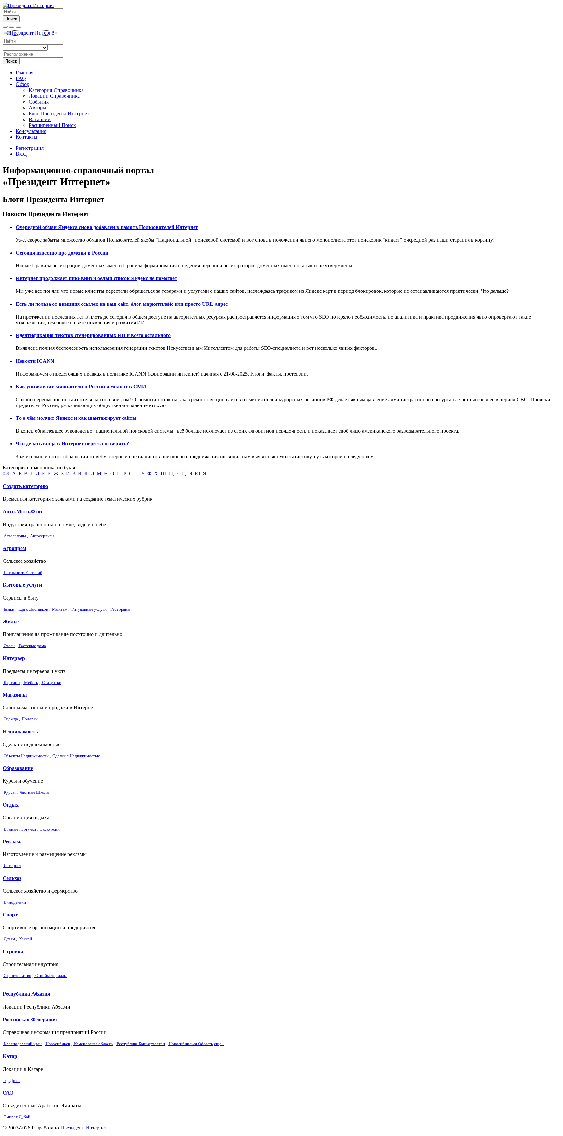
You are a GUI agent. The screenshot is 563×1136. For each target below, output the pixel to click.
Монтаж (59, 609)
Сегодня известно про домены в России (62, 253)
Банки (8, 609)
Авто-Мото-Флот (23, 511)
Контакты (26, 137)
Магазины (15, 695)
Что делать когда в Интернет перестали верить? (72, 443)
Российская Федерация (30, 1019)
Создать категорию (25, 486)
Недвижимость (20, 731)
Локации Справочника (54, 96)
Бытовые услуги (22, 585)
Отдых (11, 805)
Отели (9, 645)
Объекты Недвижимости (26, 755)
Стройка (13, 951)
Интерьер (14, 658)
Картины (11, 682)
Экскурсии (49, 829)
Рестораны (119, 609)
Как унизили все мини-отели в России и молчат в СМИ (81, 386)
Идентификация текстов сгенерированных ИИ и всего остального (93, 335)
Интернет (12, 865)
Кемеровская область (93, 1043)
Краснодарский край (22, 1043)
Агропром (14, 548)
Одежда (10, 719)
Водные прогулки (19, 829)
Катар (10, 1056)
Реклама (13, 841)
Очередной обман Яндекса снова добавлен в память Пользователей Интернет (107, 227)
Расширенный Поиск (52, 125)
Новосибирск (57, 1043)
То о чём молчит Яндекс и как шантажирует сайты (76, 418)
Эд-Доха (11, 1080)
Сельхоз (12, 878)
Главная (24, 72)
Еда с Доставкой (32, 609)
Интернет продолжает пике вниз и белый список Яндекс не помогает (96, 278)
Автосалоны (14, 535)
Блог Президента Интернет (59, 113)
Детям (9, 938)
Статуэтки (51, 682)
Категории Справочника (56, 90)
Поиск (11, 18)
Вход (21, 154)
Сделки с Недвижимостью (75, 755)
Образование (18, 768)
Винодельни (14, 902)
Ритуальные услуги (88, 609)
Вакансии (40, 119)
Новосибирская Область (190, 1043)
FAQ (21, 78)
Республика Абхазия (26, 994)
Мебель (30, 682)
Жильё (11, 621)
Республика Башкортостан (140, 1043)
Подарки (29, 719)
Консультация (31, 131)
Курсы (9, 792)
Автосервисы (41, 535)
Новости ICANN (35, 361)
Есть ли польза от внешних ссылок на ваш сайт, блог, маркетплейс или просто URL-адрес (122, 304)
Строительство (17, 975)
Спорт (10, 914)
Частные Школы (34, 792)
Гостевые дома (32, 645)
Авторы (37, 107)
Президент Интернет (83, 1127)
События (39, 102)
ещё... (219, 1043)
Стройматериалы (50, 975)
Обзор (22, 84)
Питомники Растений (22, 572)
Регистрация (30, 148)
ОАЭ (8, 1093)
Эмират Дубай (16, 1117)
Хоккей (25, 938)
